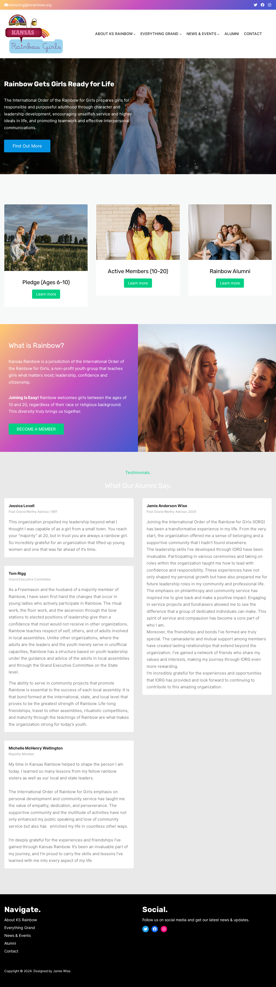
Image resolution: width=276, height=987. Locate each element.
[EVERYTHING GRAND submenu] (181, 34)
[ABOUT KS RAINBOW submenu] (134, 34)
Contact (11, 951)
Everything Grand (19, 927)
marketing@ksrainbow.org (29, 5)
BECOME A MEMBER (36, 429)
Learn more (46, 294)
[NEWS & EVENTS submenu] (218, 34)
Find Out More (27, 146)
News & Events (17, 935)
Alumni (10, 943)
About (10, 919)
